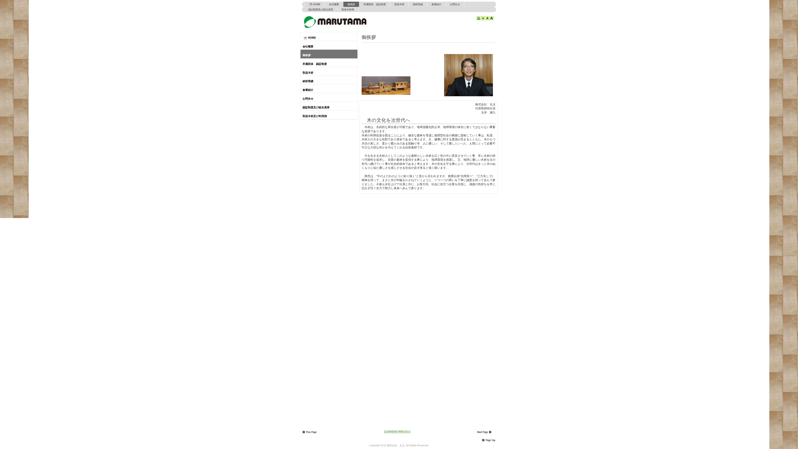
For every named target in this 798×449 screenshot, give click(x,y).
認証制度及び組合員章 (320, 9)
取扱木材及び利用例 (315, 116)
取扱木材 (399, 4)
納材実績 (418, 4)
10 (404, 431)
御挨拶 (351, 4)
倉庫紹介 (436, 4)
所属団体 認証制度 (374, 4)
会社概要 (334, 4)
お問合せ (455, 4)
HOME (316, 4)
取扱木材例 (348, 9)
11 (408, 431)
